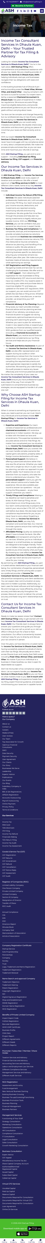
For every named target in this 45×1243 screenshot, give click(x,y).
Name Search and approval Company (18, 978)
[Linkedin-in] (24, 11)
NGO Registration (10, 1082)
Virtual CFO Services (11, 1184)
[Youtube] (35, 11)
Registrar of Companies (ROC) (15, 882)
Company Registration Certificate (16, 945)
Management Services (12, 1115)
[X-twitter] (21, 11)
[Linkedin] (13, 713)
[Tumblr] (31, 11)
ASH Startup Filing (14, 154)
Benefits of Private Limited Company (18, 1015)
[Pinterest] (23, 713)
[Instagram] (28, 11)
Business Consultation (12, 1151)
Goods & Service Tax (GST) (13, 852)
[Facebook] (3, 713)
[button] (42, 11)
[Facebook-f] (17, 11)
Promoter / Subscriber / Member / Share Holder (19, 1052)
